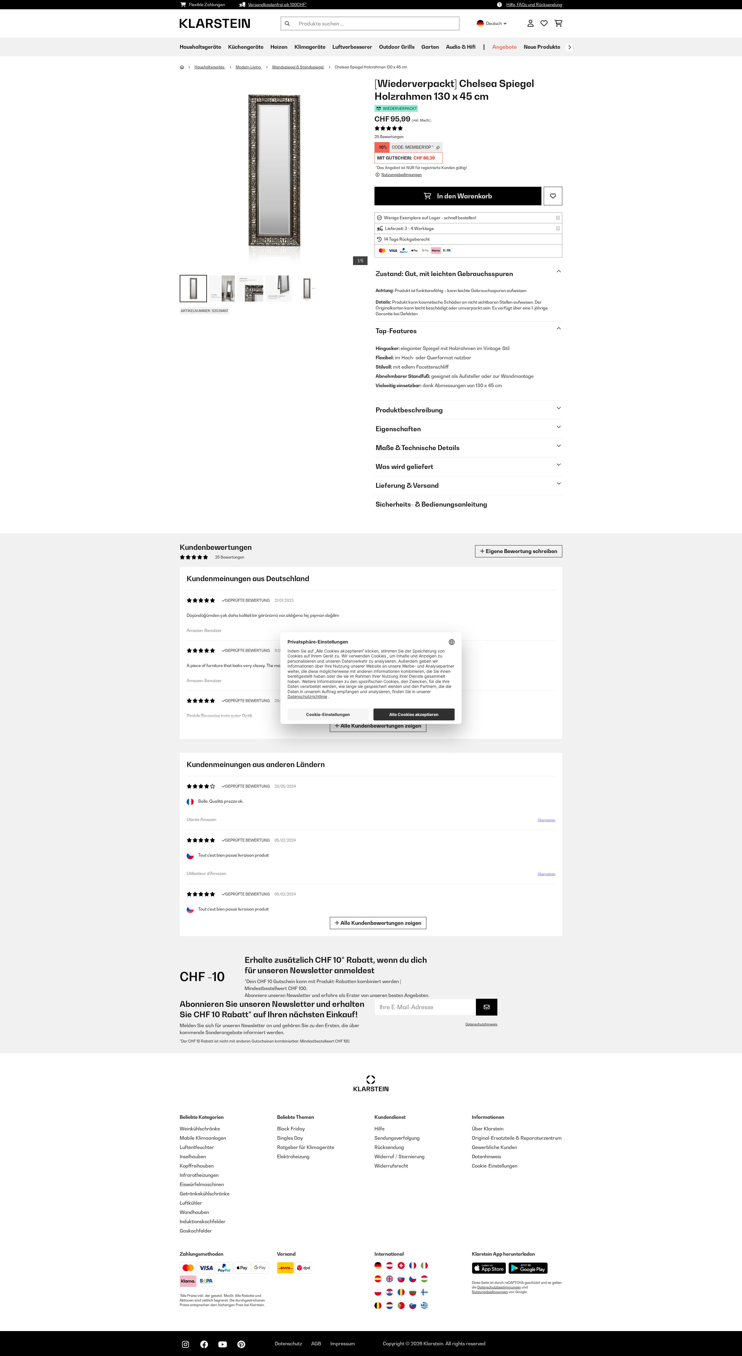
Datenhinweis (486, 1156)
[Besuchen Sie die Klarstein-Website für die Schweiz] (401, 1265)
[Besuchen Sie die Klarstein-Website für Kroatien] (389, 1292)
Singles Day (290, 1138)
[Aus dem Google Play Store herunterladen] (528, 1268)
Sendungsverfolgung (397, 1138)
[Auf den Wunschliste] (553, 196)
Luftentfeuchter (197, 1147)
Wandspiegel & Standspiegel (298, 67)
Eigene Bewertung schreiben (521, 551)
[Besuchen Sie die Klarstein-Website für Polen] (377, 1292)
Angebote (504, 47)
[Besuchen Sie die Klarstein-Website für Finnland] (424, 1292)
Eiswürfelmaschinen (202, 1184)
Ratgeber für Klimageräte (305, 1147)
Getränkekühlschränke (205, 1194)
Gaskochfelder (196, 1231)
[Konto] (531, 23)
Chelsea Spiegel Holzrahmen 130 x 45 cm (371, 67)
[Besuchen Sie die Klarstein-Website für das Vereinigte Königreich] (389, 1278)
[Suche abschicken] (287, 23)
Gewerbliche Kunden (494, 1147)
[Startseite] (187, 67)
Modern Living (249, 67)
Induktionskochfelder (202, 1221)
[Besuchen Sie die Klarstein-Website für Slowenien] (412, 1305)
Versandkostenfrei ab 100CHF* (277, 4)
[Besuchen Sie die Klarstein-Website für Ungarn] (424, 1278)
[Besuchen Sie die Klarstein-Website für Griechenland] (424, 1306)
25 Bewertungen (389, 136)
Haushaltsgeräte (209, 67)
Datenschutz (288, 1343)
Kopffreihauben (197, 1166)
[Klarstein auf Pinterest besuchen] (241, 1344)
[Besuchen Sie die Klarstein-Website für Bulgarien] (412, 1292)
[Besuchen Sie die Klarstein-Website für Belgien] (377, 1305)
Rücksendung (389, 1147)
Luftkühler (191, 1203)
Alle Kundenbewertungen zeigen (380, 726)
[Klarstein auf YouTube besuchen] (222, 1344)
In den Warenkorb (464, 196)
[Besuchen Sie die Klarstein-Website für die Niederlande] (389, 1305)
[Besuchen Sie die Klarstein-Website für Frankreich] (412, 1265)
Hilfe (379, 1129)
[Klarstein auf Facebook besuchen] (204, 1344)
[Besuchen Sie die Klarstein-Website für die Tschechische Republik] (412, 1278)
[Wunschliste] (544, 23)
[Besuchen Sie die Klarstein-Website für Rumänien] (401, 1292)
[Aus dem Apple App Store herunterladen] (489, 1268)
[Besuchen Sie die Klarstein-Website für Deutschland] (377, 1265)
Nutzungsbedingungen (490, 1292)
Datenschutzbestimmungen (499, 1287)
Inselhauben (193, 1156)
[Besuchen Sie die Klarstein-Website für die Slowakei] (401, 1278)
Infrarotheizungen (199, 1175)
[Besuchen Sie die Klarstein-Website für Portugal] (401, 1305)
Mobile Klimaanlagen (203, 1138)
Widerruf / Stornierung (399, 1156)
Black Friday (291, 1129)
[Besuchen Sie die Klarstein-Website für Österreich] (389, 1265)
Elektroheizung (293, 1156)
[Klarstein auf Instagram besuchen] (185, 1344)
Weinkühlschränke (200, 1129)
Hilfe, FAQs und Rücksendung (534, 4)
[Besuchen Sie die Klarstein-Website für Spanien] (377, 1278)
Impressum (342, 1343)
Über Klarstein (487, 1129)
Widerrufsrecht (391, 1166)
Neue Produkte (542, 47)
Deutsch (494, 23)
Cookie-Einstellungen (494, 1166)
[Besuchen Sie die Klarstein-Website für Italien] (424, 1265)
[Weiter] (569, 47)
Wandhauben (194, 1212)
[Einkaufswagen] (558, 23)
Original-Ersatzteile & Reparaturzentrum (517, 1138)
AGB (316, 1343)
